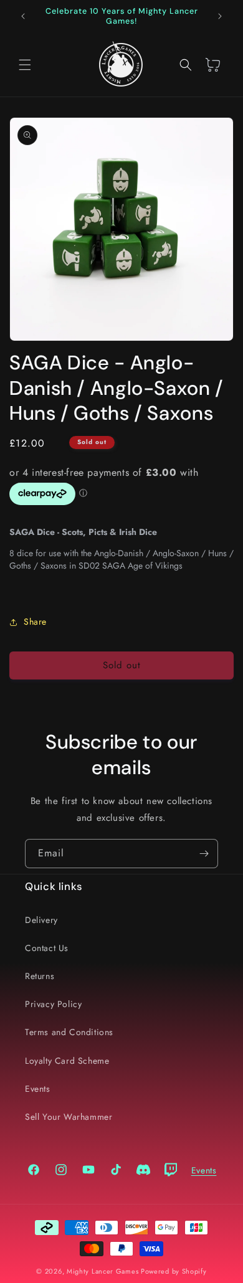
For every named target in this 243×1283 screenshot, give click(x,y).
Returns (39, 976)
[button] (25, 64)
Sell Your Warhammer (68, 1116)
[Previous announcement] (23, 16)
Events (37, 1088)
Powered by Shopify (174, 1271)
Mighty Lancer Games (102, 1271)
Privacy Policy (53, 1004)
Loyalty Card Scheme (67, 1060)
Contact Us (47, 948)
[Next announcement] (220, 16)
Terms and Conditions (69, 1032)
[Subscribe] (203, 853)
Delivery (41, 920)
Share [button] (35, 621)
